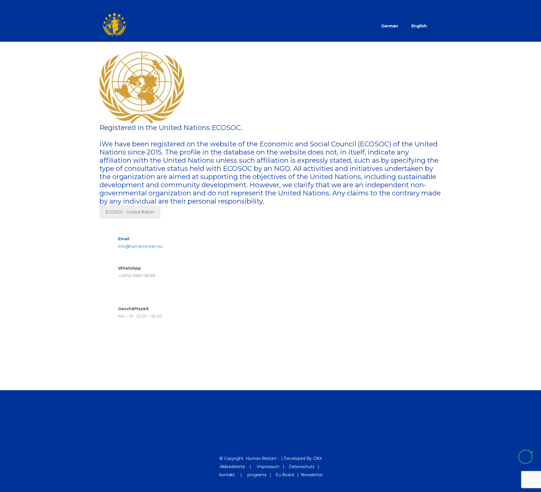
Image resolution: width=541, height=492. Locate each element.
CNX (317, 458)
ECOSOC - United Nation (129, 212)
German (389, 25)
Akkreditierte (232, 466)
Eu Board (285, 474)
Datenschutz (301, 466)
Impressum (268, 466)
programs (256, 474)
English (419, 25)
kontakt (227, 474)
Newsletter (312, 474)
